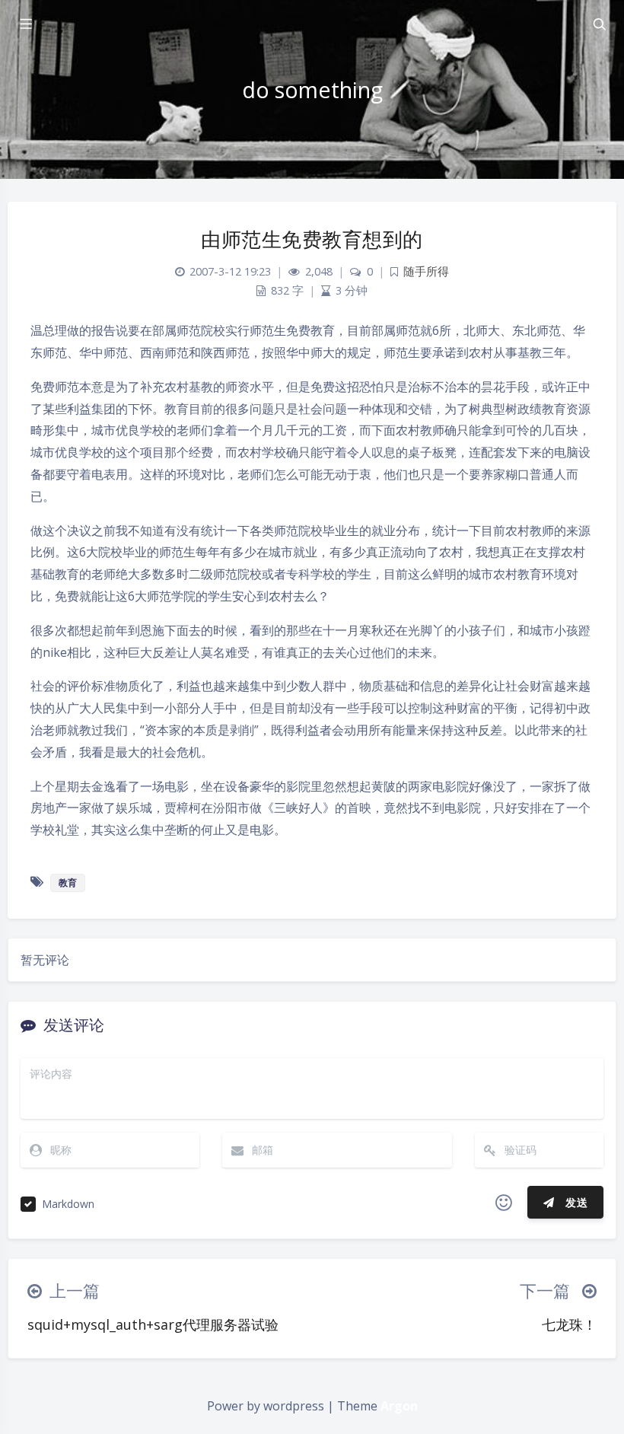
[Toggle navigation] (598, 24)
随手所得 (426, 271)
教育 (68, 882)
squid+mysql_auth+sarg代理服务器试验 (153, 1324)
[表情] (504, 1203)
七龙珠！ (569, 1324)
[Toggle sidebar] (25, 24)
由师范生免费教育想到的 (312, 239)
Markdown (68, 1204)
